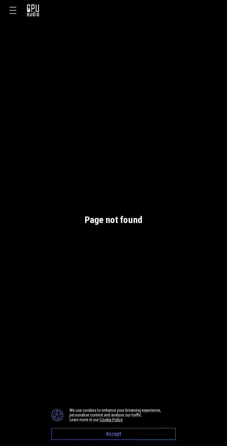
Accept (113, 434)
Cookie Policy (111, 419)
